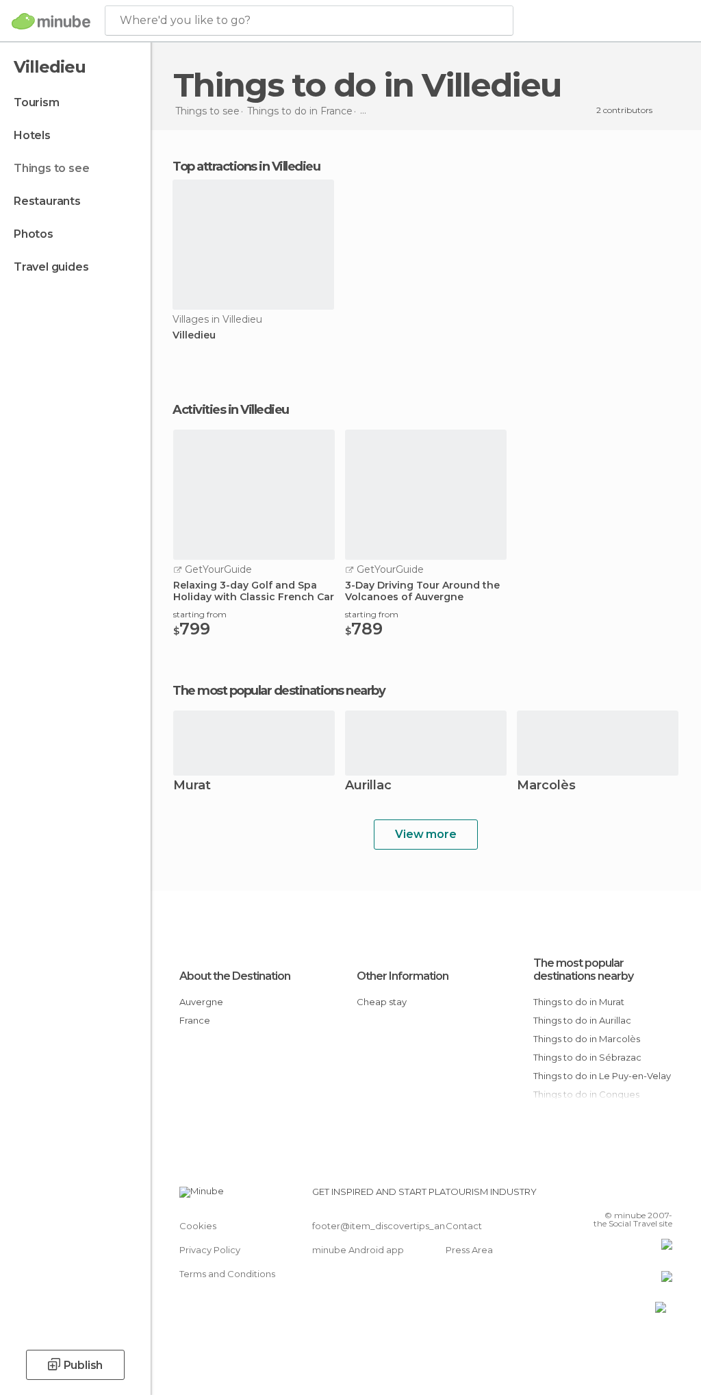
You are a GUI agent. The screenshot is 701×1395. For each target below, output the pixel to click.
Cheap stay (382, 1001)
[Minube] (51, 21)
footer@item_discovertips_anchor (389, 1225)
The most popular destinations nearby (279, 690)
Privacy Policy (209, 1249)
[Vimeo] (645, 1195)
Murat (192, 786)
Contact (464, 1225)
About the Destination (234, 976)
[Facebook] (610, 1195)
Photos (33, 233)
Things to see (51, 168)
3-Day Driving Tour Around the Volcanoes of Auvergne (422, 591)
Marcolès (546, 786)
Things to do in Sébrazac (587, 1057)
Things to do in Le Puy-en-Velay (602, 1075)
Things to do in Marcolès (586, 1038)
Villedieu (194, 335)
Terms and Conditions (227, 1273)
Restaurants (47, 201)
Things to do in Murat (578, 1001)
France (194, 1020)
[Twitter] (627, 1195)
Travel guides (51, 266)
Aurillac (368, 786)
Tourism (37, 102)
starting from (200, 614)
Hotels (32, 135)
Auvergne (201, 1001)
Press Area (469, 1249)
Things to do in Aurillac (582, 1020)
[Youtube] (663, 1195)
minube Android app (358, 1249)
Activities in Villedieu (231, 410)
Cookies (197, 1225)
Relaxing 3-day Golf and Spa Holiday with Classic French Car (253, 591)
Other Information (402, 976)
